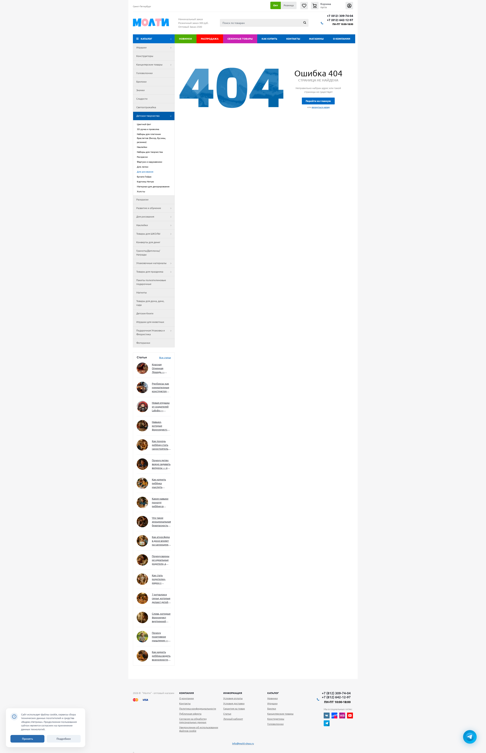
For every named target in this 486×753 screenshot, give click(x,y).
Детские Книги (144, 313)
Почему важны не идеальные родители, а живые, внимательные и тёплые (161, 560)
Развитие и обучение (148, 208)
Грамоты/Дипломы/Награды (148, 252)
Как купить (269, 38)
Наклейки (142, 225)
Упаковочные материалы (151, 263)
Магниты (141, 292)
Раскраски (142, 199)
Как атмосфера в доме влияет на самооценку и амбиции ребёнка (161, 541)
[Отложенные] (304, 5)
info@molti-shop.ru (243, 743)
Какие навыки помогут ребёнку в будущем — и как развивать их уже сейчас (160, 502)
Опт (275, 5)
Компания (186, 693)
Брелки (271, 708)
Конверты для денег (148, 242)
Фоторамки (143, 342)
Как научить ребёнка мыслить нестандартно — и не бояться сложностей (161, 483)
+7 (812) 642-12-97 (340, 20)
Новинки (185, 38)
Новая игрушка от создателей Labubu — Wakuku (161, 406)
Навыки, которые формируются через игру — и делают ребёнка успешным (160, 426)
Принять (27, 738)
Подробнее (64, 738)
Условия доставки (234, 703)
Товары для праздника (149, 271)
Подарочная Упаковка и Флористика (150, 332)
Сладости (142, 98)
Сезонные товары (240, 38)
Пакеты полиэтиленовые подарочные (151, 282)
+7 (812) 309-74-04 (340, 16)
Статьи (227, 713)
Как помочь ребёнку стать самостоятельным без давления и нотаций (161, 445)
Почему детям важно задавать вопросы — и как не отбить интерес (161, 464)
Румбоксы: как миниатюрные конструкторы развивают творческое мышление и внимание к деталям (160, 387)
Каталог (146, 38)
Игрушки (141, 47)
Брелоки (141, 81)
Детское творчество (148, 115)
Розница (289, 5)
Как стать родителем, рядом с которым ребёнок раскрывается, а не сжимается (161, 579)
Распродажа (210, 38)
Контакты (293, 38)
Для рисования (145, 216)
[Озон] (334, 715)
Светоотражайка (146, 107)
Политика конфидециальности (197, 708)
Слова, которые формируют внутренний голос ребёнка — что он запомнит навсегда (161, 617)
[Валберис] (342, 715)
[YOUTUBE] (350, 715)
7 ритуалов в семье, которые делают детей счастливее (161, 598)
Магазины (316, 38)
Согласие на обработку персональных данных (193, 721)
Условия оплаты (233, 698)
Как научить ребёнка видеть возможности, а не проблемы (161, 656)
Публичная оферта (190, 713)
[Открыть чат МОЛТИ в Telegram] (470, 737)
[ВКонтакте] (327, 715)
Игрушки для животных (150, 322)
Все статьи (165, 357)
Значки (140, 90)
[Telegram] (327, 723)
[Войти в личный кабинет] (349, 5)
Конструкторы (144, 56)
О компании (341, 38)
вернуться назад (321, 107)
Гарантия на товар (234, 708)
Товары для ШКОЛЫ (148, 233)
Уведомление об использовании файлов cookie (198, 729)
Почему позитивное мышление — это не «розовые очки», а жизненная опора (160, 637)
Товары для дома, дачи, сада (150, 303)
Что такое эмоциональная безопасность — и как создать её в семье (161, 521)
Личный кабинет (233, 719)
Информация (232, 693)
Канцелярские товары (149, 64)
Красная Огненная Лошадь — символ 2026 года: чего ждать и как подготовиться (160, 368)
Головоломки (144, 73)
